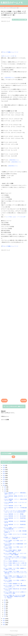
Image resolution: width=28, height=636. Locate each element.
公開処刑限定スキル (9, 77)
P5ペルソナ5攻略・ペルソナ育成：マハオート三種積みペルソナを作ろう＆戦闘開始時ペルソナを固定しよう (15, 577)
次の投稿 (4, 400)
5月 (5, 608)
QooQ (16, 635)
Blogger (16, 630)
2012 (4, 624)
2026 (4, 465)
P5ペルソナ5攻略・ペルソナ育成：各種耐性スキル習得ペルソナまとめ (15, 569)
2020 (4, 477)
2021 (4, 475)
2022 (4, 473)
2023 (4, 471)
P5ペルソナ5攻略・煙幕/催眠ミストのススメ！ (14, 561)
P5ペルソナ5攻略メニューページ (10, 52)
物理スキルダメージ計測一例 (9, 56)
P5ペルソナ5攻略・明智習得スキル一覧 (13, 583)
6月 (5, 606)
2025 (4, 467)
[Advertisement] (14, 36)
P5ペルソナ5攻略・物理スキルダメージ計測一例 (15, 563)
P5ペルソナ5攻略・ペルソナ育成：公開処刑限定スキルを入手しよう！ (15, 586)
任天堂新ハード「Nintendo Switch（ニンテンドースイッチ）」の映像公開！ (15, 538)
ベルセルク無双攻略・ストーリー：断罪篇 (13, 514)
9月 (5, 600)
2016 (4, 485)
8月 (5, 602)
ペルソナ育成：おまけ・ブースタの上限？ (15, 216)
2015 (4, 618)
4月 (5, 610)
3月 (5, 612)
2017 (4, 483)
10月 (5, 491)
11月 (5, 489)
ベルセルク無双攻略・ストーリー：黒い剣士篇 (14, 516)
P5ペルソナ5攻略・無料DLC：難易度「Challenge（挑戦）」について (12, 551)
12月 (5, 487)
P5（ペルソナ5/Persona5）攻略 (19, 19)
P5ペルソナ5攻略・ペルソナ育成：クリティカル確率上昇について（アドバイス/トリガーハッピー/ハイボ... (15, 573)
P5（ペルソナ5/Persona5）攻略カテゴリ (14, 406)
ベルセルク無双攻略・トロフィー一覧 (12, 505)
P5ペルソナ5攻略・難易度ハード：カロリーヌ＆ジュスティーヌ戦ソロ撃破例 (15, 554)
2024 (4, 469)
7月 (5, 604)
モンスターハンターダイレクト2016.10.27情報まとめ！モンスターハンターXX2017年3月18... (15, 511)
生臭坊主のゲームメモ (12, 2)
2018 (4, 481)
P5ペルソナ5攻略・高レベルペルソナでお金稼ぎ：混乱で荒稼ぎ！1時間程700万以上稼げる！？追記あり (14, 596)
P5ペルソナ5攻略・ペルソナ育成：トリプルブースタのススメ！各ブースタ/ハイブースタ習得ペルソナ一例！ (15, 558)
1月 (5, 616)
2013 (4, 622)
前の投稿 (23, 400)
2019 (4, 479)
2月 (5, 614)
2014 (4, 620)
